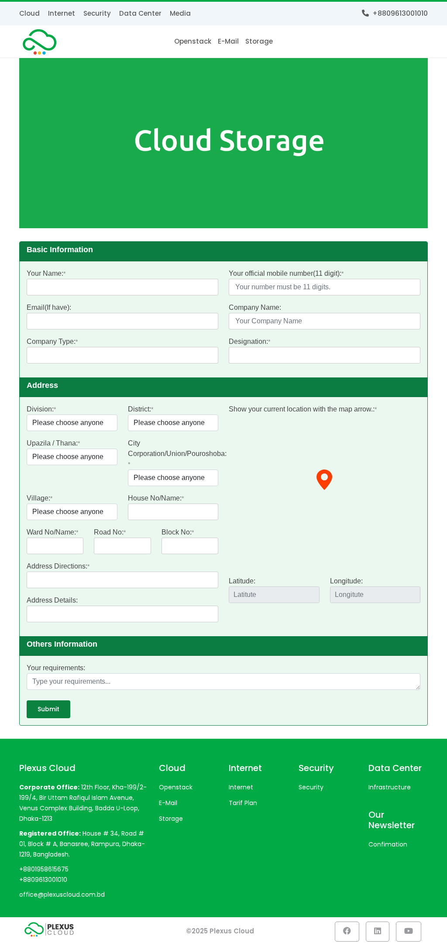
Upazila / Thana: (52, 443)
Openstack (192, 41)
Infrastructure (389, 787)
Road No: (109, 532)
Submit (48, 709)
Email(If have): (49, 307)
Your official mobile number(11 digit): (285, 273)
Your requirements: (56, 668)
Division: (40, 409)
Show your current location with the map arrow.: (302, 409)
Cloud (29, 13)
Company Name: (255, 307)
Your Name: (45, 273)
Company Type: (51, 341)
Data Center (140, 13)
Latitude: (242, 581)
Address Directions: (57, 566)
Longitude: (346, 581)
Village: (38, 498)
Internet (61, 13)
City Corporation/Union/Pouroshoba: (177, 448)
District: (139, 409)
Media (180, 13)
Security (97, 13)
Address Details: (52, 600)
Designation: (248, 341)
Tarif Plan (243, 803)
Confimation (387, 844)
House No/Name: (155, 498)
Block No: (177, 532)
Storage (259, 41)
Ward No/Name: (51, 532)
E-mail (228, 41)
